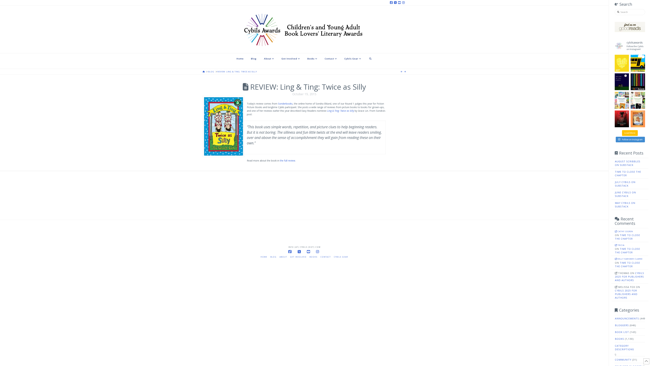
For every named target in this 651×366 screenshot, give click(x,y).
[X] (396, 2)
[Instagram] (404, 2)
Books (619, 338)
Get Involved (298, 257)
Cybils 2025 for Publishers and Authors (629, 276)
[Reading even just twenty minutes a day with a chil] (622, 81)
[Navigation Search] (370, 61)
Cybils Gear (341, 257)
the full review (287, 160)
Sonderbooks (285, 103)
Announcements (627, 318)
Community (623, 359)
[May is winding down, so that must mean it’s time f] (622, 100)
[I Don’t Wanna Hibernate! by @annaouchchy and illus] (638, 118)
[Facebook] (392, 2)
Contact (325, 257)
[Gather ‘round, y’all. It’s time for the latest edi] (638, 100)
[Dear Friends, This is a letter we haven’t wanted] (638, 81)
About (283, 257)
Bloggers (622, 325)
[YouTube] (400, 2)
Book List (622, 332)
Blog (273, 257)
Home (264, 257)
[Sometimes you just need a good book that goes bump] (622, 118)
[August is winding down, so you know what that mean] (638, 63)
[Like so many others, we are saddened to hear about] (622, 63)
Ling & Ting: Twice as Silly (340, 110)
